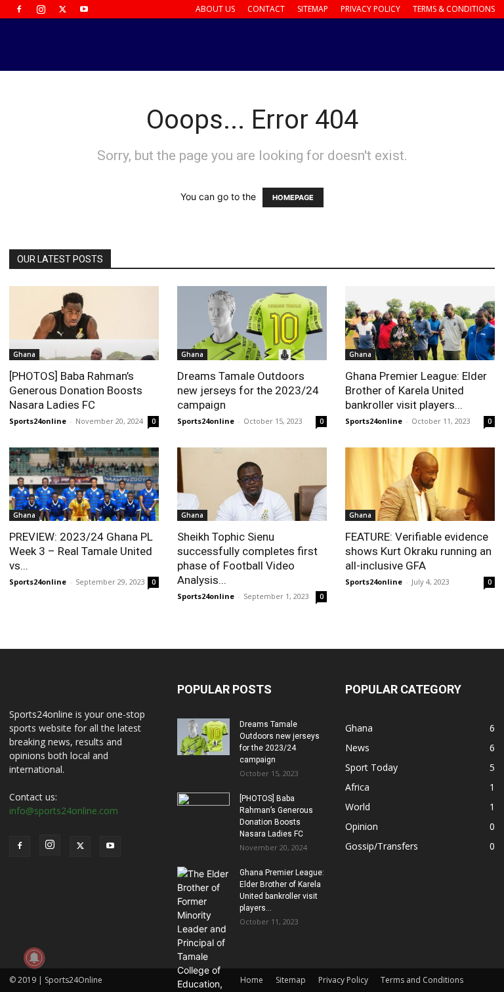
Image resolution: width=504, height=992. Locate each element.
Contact (266, 8)
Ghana (24, 354)
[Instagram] (41, 9)
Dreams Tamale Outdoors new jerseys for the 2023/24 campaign (248, 390)
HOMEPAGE (293, 197)
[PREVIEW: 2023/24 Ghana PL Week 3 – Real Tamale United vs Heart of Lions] (84, 484)
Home (251, 979)
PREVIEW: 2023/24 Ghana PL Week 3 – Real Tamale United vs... (81, 551)
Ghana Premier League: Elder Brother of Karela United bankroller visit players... (416, 390)
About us (215, 8)
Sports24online (37, 421)
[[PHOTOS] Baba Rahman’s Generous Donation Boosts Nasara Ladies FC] (84, 323)
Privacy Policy (370, 8)
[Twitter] (62, 9)
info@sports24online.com (63, 810)
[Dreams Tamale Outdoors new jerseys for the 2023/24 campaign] (252, 323)
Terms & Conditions (454, 8)
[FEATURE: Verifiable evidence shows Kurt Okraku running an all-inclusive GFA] (420, 484)
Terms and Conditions (422, 979)
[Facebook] (19, 9)
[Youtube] (84, 9)
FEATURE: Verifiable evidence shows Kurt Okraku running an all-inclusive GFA (418, 551)
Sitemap (312, 8)
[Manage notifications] (34, 957)
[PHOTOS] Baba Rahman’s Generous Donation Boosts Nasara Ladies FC (75, 390)
